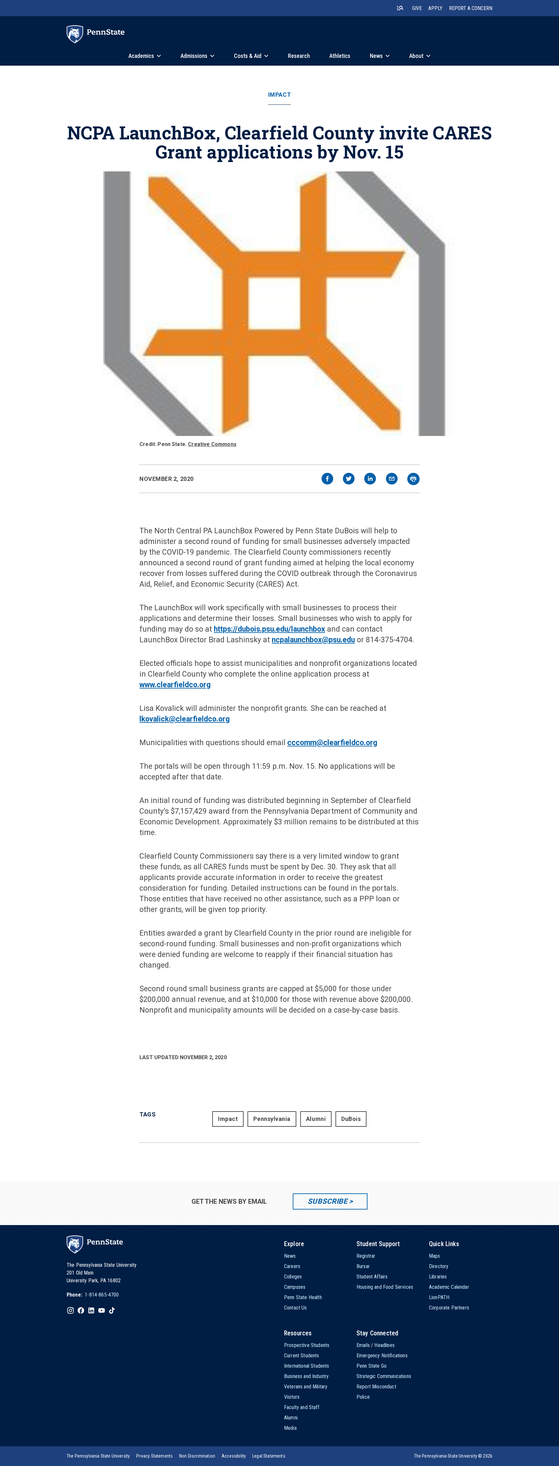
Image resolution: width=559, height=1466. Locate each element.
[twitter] (349, 479)
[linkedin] (370, 479)
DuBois (351, 1118)
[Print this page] (413, 479)
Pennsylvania (271, 1118)
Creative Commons (212, 444)
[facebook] (327, 479)
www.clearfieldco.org (175, 684)
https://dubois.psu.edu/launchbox (269, 629)
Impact (279, 95)
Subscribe (327, 1201)
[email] (392, 479)
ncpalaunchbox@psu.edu (313, 639)
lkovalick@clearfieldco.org (184, 719)
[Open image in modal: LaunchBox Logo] (279, 303)
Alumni (316, 1118)
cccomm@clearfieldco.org (332, 742)
